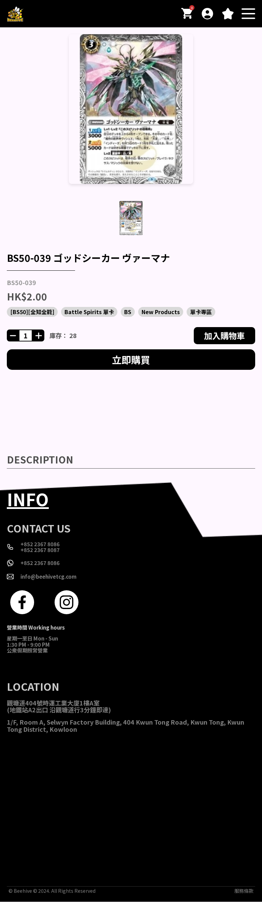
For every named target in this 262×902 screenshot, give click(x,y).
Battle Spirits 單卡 (89, 312)
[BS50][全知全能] (32, 312)
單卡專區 (201, 312)
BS (127, 312)
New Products (161, 312)
